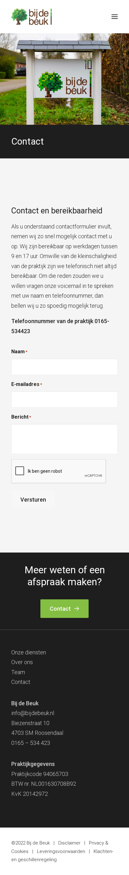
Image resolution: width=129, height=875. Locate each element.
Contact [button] (60, 608)
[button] (114, 16)
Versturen (33, 499)
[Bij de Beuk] (31, 16)
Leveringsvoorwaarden (61, 851)
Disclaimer (69, 843)
